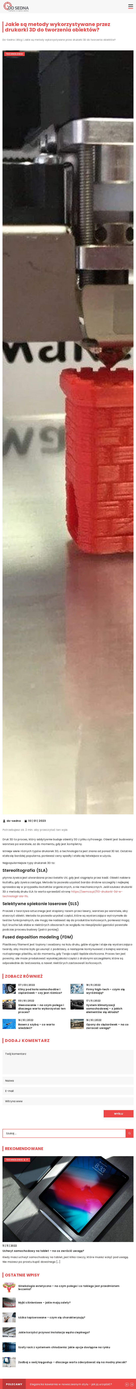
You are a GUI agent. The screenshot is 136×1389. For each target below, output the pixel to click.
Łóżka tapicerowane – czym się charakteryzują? (51, 1317)
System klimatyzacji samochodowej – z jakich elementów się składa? (104, 1009)
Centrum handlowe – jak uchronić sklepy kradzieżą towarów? (72, 1384)
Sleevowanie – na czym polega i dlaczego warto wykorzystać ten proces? (42, 1009)
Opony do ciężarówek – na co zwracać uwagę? (107, 1026)
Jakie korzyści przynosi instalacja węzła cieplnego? (54, 1332)
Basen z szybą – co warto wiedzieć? (36, 1026)
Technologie (14, 54)
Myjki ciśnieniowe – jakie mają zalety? (44, 1302)
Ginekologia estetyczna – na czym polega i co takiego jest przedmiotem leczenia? (69, 1287)
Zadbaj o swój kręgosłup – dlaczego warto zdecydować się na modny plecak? (72, 1362)
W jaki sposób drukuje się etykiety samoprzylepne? (38, 1251)
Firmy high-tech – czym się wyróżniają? (105, 991)
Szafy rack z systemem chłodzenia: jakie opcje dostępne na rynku (64, 1347)
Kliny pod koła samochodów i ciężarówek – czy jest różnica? (40, 991)
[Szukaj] (130, 1133)
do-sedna (14, 821)
